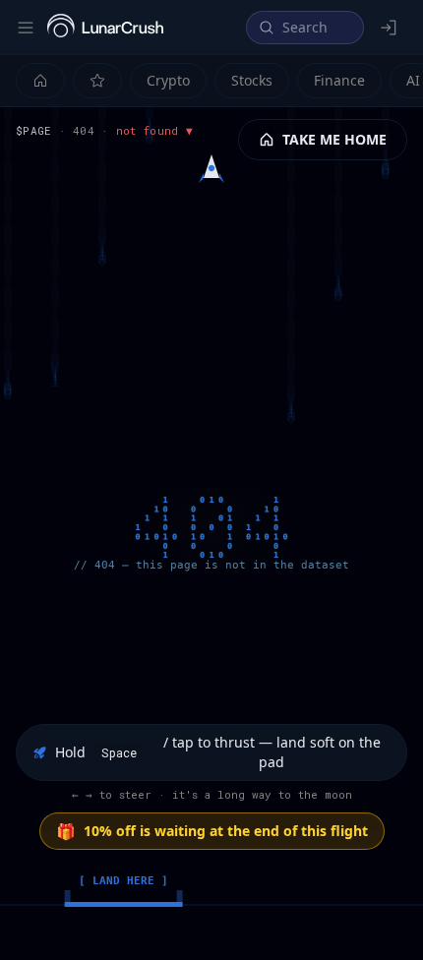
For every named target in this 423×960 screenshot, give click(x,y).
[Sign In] (389, 27)
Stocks (251, 80)
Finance (339, 80)
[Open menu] (25, 27)
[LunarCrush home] (105, 27)
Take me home (334, 139)
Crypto (168, 80)
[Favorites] (97, 80)
